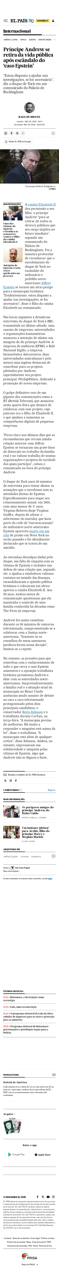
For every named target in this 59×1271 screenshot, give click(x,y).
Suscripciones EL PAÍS (41, 1242)
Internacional (17, 31)
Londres (24, 856)
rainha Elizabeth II (42, 204)
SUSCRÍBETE (42, 21)
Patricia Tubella (29, 818)
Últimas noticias (13, 991)
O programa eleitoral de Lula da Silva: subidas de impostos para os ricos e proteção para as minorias (28, 1016)
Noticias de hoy (45, 1246)
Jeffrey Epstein (10, 856)
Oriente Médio (44, 40)
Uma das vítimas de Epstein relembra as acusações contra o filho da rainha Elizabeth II (11, 233)
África (23, 40)
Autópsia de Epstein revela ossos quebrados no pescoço (11, 270)
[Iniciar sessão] (53, 20)
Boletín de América (15, 1082)
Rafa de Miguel (29, 116)
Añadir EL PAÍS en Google (20, 141)
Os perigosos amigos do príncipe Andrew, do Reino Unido (38, 810)
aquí (50, 878)
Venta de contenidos (21, 1238)
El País (25, 841)
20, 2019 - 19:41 (33, 121)
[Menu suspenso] (6, 20)
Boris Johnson (32, 712)
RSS (30, 1246)
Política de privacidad (16, 1242)
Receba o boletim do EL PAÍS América (26, 774)
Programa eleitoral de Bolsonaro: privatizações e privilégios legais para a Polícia (26, 1029)
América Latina (11, 40)
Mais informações (10, 871)
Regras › (52, 790)
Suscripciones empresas (17, 1246)
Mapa (28, 1242)
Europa (32, 40)
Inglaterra (36, 856)
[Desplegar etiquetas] (53, 856)
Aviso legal (35, 1238)
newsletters (11, 1075)
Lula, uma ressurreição (23, 1006)
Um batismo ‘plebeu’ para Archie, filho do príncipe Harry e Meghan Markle (35, 832)
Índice (35, 1246)
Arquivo (8, 1114)
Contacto (8, 1238)
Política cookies (47, 1238)
